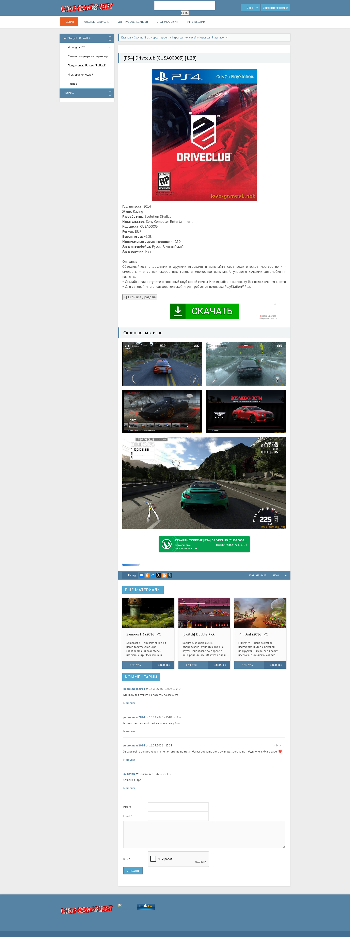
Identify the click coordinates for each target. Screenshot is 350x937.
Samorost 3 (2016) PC (143, 634)
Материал (129, 703)
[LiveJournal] (170, 575)
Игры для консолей (184, 37)
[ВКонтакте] (141, 575)
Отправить (133, 870)
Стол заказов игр (167, 21)
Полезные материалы (96, 21)
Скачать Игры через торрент (151, 37)
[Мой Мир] (152, 575)
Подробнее (163, 664)
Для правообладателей (133, 21)
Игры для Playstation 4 (214, 37)
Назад (132, 575)
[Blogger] (164, 575)
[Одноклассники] (147, 575)
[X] (158, 575)
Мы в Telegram (196, 21)
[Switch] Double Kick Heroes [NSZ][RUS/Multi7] (203, 636)
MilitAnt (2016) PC (253, 634)
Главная (69, 21)
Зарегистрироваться (275, 8)
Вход (250, 8)
